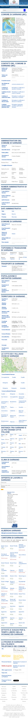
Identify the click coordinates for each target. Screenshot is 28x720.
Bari (20, 443)
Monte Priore (13, 563)
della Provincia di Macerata (20, 21)
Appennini (21, 606)
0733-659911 (15, 75)
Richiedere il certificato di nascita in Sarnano (18, 88)
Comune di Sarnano (11, 221)
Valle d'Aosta (24, 699)
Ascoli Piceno (18, 40)
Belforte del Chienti (13, 416)
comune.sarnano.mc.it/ (17, 84)
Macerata (14, 217)
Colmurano (21, 415)
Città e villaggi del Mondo (16, 714)
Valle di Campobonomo (23, 563)
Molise (14, 695)
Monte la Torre (13, 576)
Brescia (21, 451)
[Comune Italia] (14, 4)
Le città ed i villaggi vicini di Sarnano (12, 355)
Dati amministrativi (11, 209)
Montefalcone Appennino (4, 415)
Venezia (21, 447)
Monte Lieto (22, 622)
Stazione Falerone (21, 570)
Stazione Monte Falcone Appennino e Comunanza (14, 554)
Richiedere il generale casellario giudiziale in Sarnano (17, 106)
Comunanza (4, 410)
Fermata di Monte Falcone (5, 554)
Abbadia (12, 588)
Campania (3, 693)
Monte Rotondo (5, 563)
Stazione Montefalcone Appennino (22, 546)
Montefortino (13, 401)
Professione (3, 482)
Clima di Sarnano (10, 460)
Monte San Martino (4, 407)
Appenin (21, 618)
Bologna (3, 443)
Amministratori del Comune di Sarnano (11, 142)
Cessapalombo (12, 39)
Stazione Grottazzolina (4, 600)
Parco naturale (5, 242)
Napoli (20, 435)
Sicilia (24, 688)
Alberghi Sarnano (11, 530)
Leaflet (7, 371)
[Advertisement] (14, 123)
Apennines (12, 606)
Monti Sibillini (4, 576)
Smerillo (21, 407)
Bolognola (4, 39)
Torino (2, 439)
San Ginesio (4, 396)
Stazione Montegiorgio (4, 587)
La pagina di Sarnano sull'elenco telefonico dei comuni (13, 644)
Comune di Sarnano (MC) (13, 14)
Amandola (22, 388)
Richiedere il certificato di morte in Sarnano (18, 92)
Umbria (24, 697)
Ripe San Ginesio (21, 411)
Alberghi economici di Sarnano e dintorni (11, 533)
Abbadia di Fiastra (4, 594)
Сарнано (3, 259)
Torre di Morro (22, 554)
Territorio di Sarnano (13, 296)
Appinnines (13, 611)
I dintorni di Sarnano (12, 538)
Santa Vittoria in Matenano (23, 421)
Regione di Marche (5, 6)
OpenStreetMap (17, 371)
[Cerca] (25, 10)
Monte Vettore (22, 600)
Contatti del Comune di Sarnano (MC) (13, 64)
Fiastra (12, 407)
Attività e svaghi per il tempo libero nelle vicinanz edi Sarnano (13, 632)
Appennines (4, 622)
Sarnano (18, 18)
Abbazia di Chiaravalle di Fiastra (22, 588)
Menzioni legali (9, 713)
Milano (11, 434)
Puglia (14, 699)
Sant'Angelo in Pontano (4, 402)
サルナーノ (13, 254)
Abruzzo (4, 686)
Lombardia (14, 690)
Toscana (24, 690)
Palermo (12, 438)
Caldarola (12, 410)
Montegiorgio (22, 581)
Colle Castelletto (4, 569)
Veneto (24, 701)
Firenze (12, 443)
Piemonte (14, 697)
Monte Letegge (5, 581)
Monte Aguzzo (22, 576)
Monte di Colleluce (12, 582)
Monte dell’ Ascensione (13, 600)
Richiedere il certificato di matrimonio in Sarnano (18, 96)
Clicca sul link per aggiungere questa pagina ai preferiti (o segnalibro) (18, 657)
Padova (12, 451)
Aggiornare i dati (6, 57)
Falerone (12, 421)
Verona (12, 447)
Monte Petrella (13, 546)
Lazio (14, 686)
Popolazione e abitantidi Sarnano (11, 277)
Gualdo (19, 38)
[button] (3, 359)
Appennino (4, 611)
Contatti (6, 714)
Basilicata (3, 688)
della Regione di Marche (20, 22)
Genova (21, 438)
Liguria (14, 688)
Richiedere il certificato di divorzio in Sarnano (18, 101)
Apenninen (21, 611)
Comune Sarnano (24, 6)
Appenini (12, 618)
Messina (3, 451)
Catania (3, 447)
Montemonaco (5, 421)
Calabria (4, 691)
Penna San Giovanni (21, 397)
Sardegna (24, 686)
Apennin (12, 623)
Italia (13, 211)
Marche (14, 214)
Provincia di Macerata (14, 6)
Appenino (3, 607)
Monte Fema (22, 593)
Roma (2, 434)
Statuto (13, 233)
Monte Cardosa (14, 593)
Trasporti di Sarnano (12, 264)
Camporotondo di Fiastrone (22, 401)
